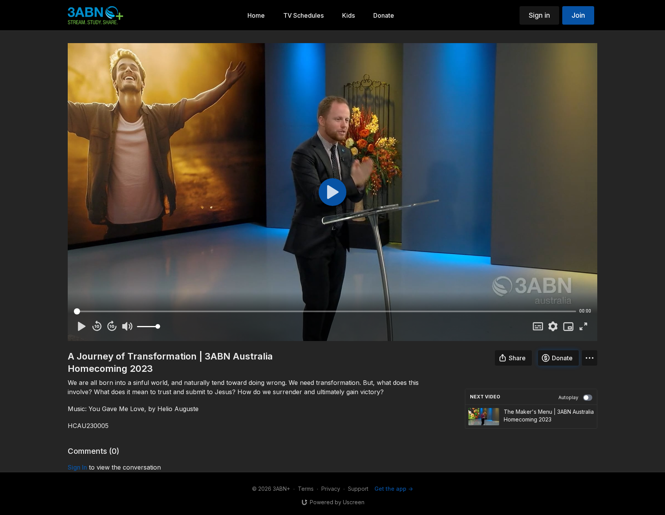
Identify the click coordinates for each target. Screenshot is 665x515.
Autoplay (568, 397)
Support (358, 488)
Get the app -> (393, 488)
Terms (306, 488)
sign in (77, 467)
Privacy (330, 488)
